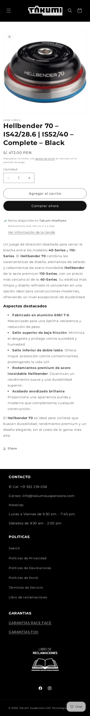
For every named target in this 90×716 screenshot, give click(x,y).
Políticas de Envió (23, 578)
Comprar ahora (45, 206)
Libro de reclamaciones (28, 597)
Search (14, 548)
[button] (9, 10)
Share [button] (12, 448)
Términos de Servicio (26, 587)
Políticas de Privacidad (28, 558)
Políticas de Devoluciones (30, 568)
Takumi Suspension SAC (35, 707)
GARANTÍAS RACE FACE (30, 623)
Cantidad (10, 169)
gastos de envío (45, 158)
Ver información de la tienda (31, 232)
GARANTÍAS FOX (23, 632)
